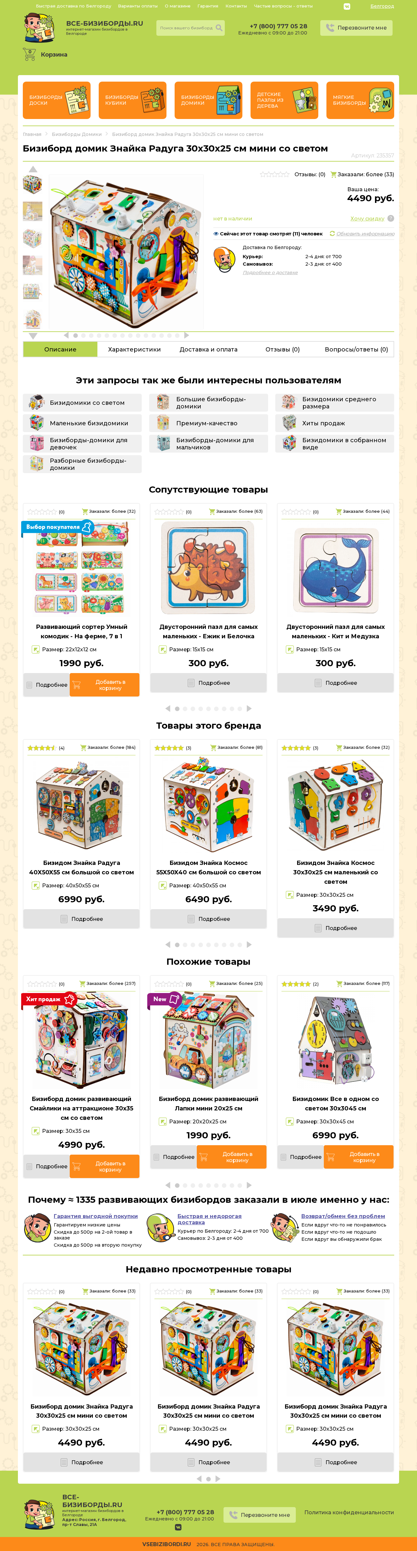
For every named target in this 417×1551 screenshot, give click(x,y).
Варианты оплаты (138, 5)
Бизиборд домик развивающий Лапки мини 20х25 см (208, 1103)
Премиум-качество (206, 423)
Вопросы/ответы (356, 349)
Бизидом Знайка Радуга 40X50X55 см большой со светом (81, 867)
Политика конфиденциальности (349, 1512)
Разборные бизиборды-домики (88, 464)
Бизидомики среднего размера (339, 403)
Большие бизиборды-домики (211, 403)
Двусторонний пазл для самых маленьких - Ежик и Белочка (208, 631)
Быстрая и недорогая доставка (210, 1219)
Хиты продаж (323, 423)
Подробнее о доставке (270, 272)
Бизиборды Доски (46, 100)
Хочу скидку (367, 219)
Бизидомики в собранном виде (344, 444)
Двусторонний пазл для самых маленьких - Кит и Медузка (335, 631)
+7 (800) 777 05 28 (278, 26)
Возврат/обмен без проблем (343, 1216)
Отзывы (283, 349)
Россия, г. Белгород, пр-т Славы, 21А (94, 1522)
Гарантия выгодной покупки (96, 1216)
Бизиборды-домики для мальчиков (215, 444)
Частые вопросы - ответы (283, 5)
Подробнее (51, 685)
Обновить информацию (365, 234)
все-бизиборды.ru (104, 28)
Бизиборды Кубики (121, 100)
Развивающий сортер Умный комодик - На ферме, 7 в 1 (81, 631)
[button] (33, 336)
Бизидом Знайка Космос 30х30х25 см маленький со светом (335, 872)
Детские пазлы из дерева (270, 100)
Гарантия (207, 5)
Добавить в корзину (110, 685)
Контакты (236, 5)
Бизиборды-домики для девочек (88, 444)
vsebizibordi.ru (166, 1544)
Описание (60, 349)
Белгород (382, 6)
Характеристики (134, 349)
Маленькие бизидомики (89, 423)
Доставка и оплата (208, 349)
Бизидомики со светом (87, 402)
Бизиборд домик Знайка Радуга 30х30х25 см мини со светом (81, 1411)
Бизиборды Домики (197, 100)
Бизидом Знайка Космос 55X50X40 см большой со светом (208, 867)
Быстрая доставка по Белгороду (73, 5)
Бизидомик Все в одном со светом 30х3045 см (335, 1103)
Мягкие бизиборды (349, 100)
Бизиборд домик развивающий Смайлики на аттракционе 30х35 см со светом (81, 1108)
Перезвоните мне (362, 28)
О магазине (178, 5)
